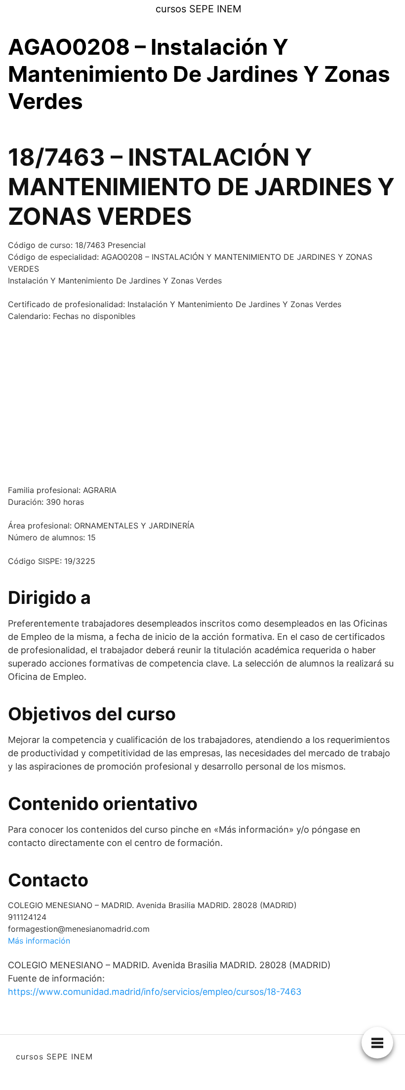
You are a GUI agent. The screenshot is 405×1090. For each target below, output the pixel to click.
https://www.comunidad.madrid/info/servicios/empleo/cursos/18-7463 (154, 991)
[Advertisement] (202, 403)
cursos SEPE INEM (199, 9)
